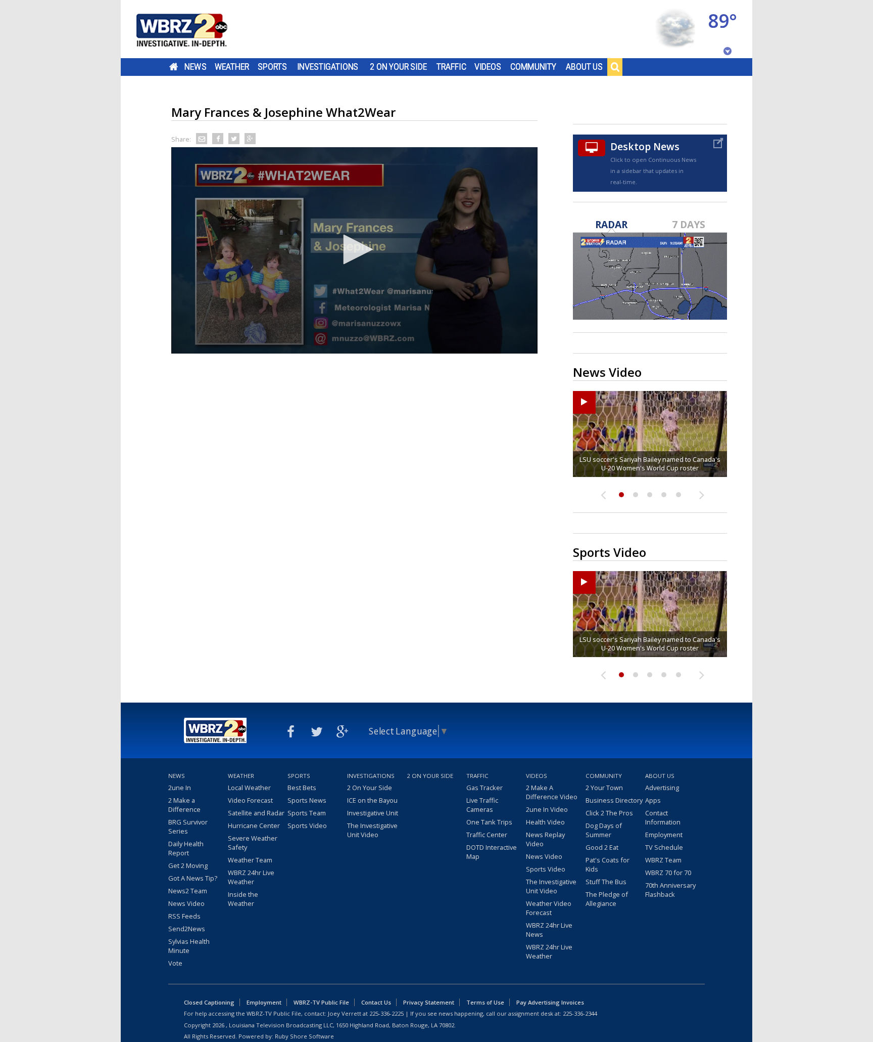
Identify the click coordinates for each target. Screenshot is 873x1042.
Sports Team (306, 812)
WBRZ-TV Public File (321, 1002)
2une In (179, 787)
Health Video (545, 822)
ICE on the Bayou (372, 800)
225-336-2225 (386, 1013)
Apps (653, 800)
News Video (186, 903)
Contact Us (376, 1002)
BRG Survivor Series (188, 826)
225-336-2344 (580, 1013)
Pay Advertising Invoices (550, 1002)
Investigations (328, 67)
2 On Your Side (398, 67)
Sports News (306, 800)
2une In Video (547, 809)
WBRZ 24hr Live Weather (251, 877)
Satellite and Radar (256, 812)
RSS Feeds (184, 916)
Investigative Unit (372, 812)
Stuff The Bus (606, 881)
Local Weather (249, 787)
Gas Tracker (484, 787)
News (195, 67)
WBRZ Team (663, 859)
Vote (175, 963)
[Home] (194, 29)
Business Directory (614, 800)
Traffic (451, 67)
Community (533, 67)
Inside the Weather (243, 899)
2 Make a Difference (184, 805)
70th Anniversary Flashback (670, 890)
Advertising (662, 787)
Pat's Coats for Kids (607, 864)
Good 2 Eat (602, 847)
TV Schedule (664, 847)
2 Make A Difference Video (551, 792)
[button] (354, 249)
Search (614, 67)
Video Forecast (250, 800)
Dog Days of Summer (604, 830)
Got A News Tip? (192, 878)
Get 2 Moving (188, 865)
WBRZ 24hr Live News (549, 930)
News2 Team (187, 890)
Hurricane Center (254, 825)
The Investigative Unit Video (372, 830)
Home (173, 67)
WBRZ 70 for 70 (668, 872)
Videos (487, 67)
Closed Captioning (209, 1002)
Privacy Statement (428, 1002)
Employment (664, 834)
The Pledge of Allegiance (607, 899)
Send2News (186, 928)
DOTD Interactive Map (491, 852)
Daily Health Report (186, 848)
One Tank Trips (489, 822)
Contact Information (663, 817)
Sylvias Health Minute (189, 946)
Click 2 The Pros (609, 812)
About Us (584, 67)
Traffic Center (486, 834)
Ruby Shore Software (304, 1036)
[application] (354, 250)
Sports (272, 67)
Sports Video (307, 825)
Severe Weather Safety (252, 843)
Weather (232, 67)
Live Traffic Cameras (482, 805)
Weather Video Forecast (548, 908)
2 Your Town (604, 787)
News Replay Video (545, 839)
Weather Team (250, 859)
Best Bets (301, 787)
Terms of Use (485, 1002)
